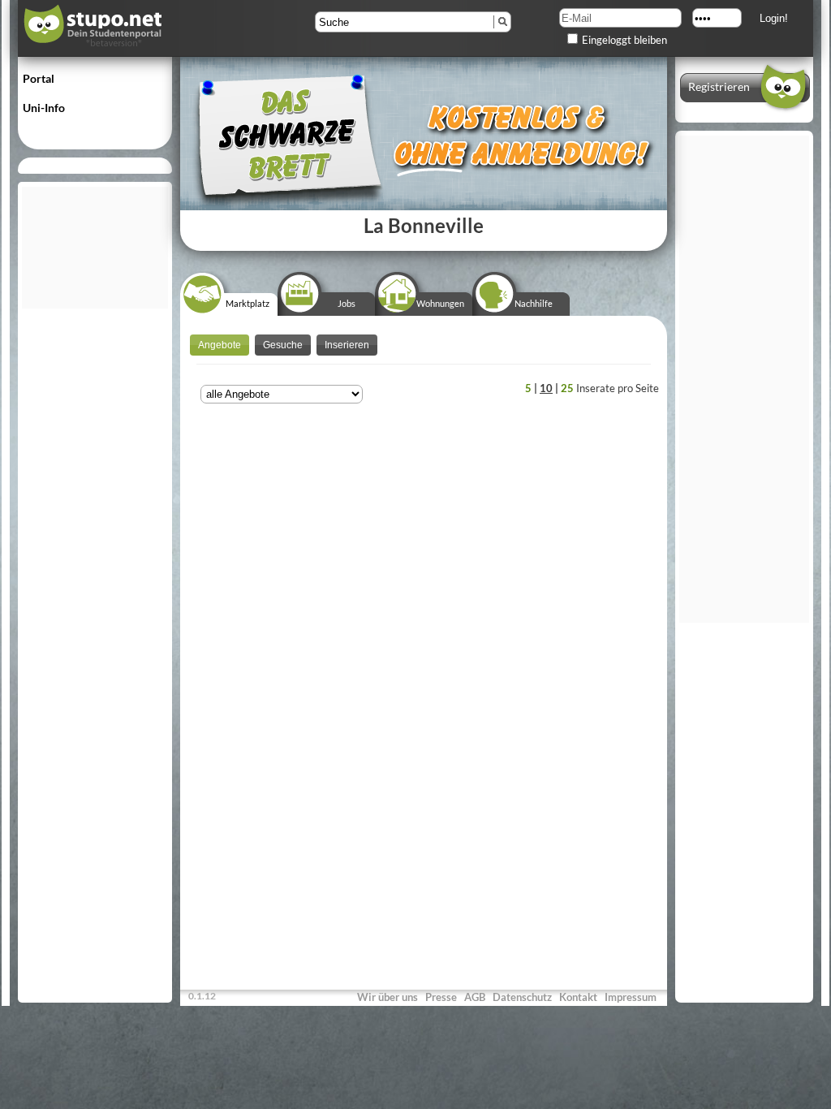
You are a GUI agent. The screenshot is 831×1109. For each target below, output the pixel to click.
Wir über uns (387, 996)
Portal (38, 78)
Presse (441, 996)
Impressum (631, 996)
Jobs (346, 303)
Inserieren (347, 345)
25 (567, 388)
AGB (474, 996)
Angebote (219, 345)
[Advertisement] (95, 248)
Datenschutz (522, 996)
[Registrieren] (745, 107)
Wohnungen (440, 303)
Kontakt (578, 996)
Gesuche (283, 345)
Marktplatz (247, 303)
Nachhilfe (534, 303)
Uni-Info (44, 107)
